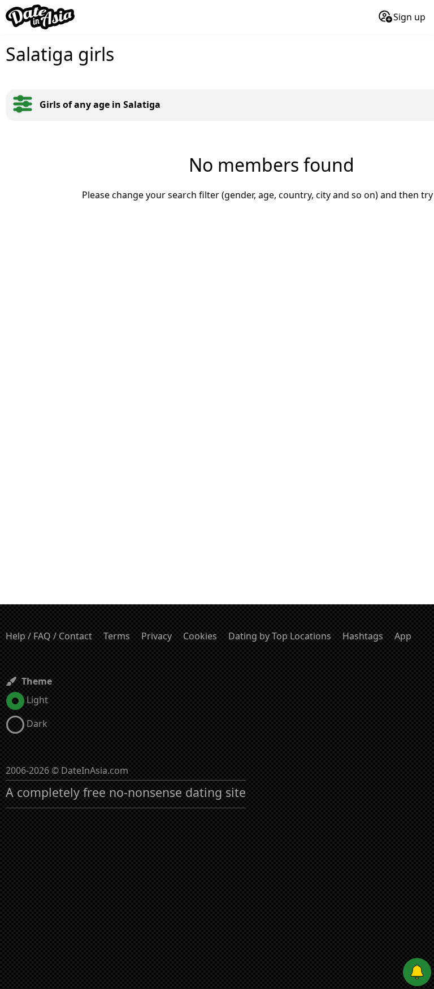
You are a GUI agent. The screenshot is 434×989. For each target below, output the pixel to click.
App (402, 636)
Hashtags (362, 636)
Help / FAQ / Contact (49, 636)
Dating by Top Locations (279, 636)
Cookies (200, 636)
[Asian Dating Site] (40, 17)
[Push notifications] (417, 972)
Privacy (156, 636)
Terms (116, 636)
